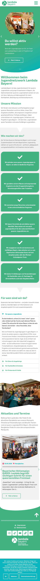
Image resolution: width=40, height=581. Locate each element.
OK (6, 576)
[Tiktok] (14, 533)
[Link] (25, 533)
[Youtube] (20, 533)
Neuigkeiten (19, 463)
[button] (1, 36)
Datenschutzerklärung (28, 576)
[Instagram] (9, 533)
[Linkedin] (30, 533)
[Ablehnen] (36, 570)
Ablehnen (14, 576)
